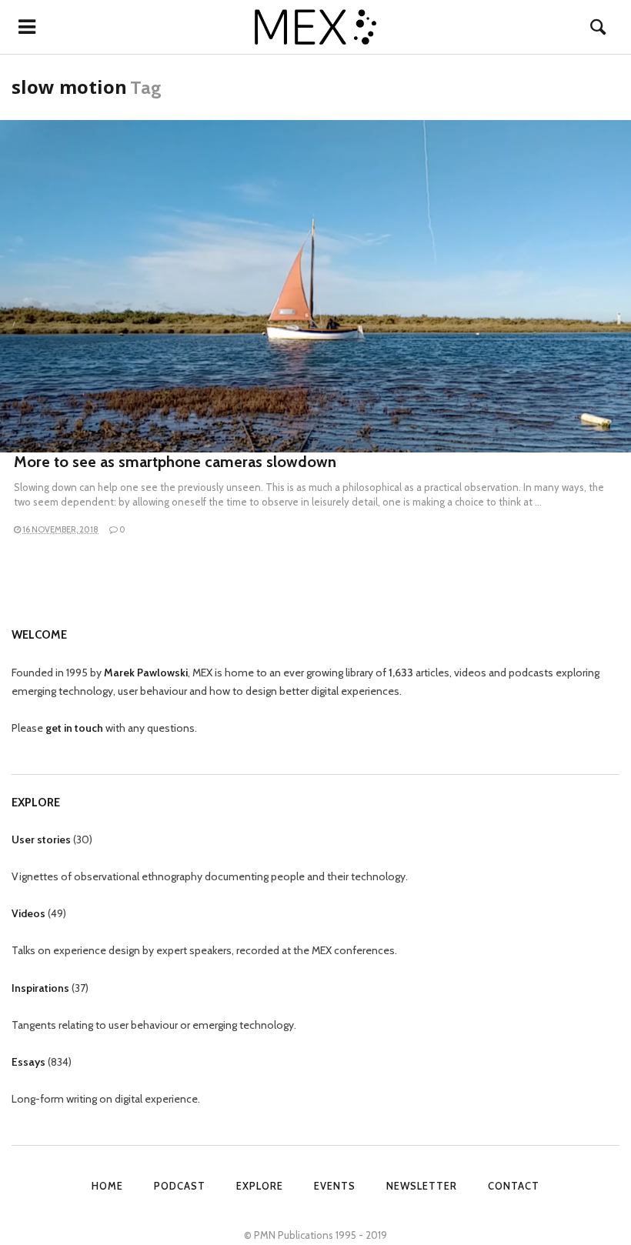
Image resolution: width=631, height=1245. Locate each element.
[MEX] (316, 27)
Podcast (179, 1186)
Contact (513, 1186)
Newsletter (421, 1186)
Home (107, 1186)
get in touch (74, 728)
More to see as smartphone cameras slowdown (175, 461)
